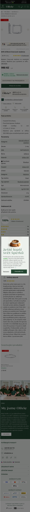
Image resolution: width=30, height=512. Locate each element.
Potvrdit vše (19, 271)
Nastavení (6, 271)
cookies (5, 258)
